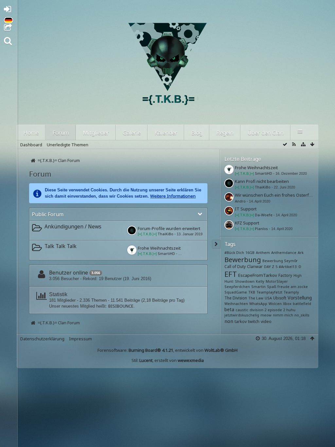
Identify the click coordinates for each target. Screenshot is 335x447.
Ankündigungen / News (72, 226)
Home (31, 132)
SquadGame (235, 292)
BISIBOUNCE (120, 306)
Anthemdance (283, 252)
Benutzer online (68, 272)
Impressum (80, 339)
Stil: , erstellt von (168, 360)
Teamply (291, 292)
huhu (290, 309)
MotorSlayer (277, 281)
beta (229, 309)
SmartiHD (166, 253)
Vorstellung (300, 298)
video (266, 321)
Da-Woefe (264, 214)
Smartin (258, 286)
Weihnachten (236, 303)
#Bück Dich (234, 252)
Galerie (132, 132)
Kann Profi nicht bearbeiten (262, 181)
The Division (235, 297)
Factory (285, 275)
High (297, 275)
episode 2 (276, 309)
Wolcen (275, 303)
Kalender (165, 132)
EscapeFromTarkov (257, 275)
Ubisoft (279, 297)
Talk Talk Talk (60, 246)
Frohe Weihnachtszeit (159, 248)
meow (266, 315)
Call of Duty (235, 266)
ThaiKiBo (165, 233)
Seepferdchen (237, 286)
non (228, 321)
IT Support (245, 209)
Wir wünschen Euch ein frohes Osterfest (275, 195)
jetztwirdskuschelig (241, 315)
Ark (301, 252)
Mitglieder (96, 132)
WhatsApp (258, 303)
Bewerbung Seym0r (280, 260)
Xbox (287, 303)
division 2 (258, 309)
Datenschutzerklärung (42, 339)
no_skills (301, 315)
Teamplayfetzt (269, 292)
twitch (253, 321)
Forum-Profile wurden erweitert (169, 228)
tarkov (241, 321)
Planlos (261, 228)
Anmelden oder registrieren (9, 10)
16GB (250, 252)
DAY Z (269, 266)
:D (299, 266)
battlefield (302, 303)
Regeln (225, 132)
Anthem (263, 252)
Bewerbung (242, 259)
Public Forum (47, 214)
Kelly (260, 281)
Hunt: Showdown (239, 281)
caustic (242, 309)
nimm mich (283, 315)
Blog (197, 132)
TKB (251, 292)
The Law (255, 297)
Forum (60, 132)
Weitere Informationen (173, 196)
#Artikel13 (287, 266)
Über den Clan (265, 132)
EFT (230, 274)
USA (268, 297)
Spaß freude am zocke (287, 286)
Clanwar (255, 266)
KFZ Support (247, 223)
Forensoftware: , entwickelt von (167, 350)
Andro (240, 201)
